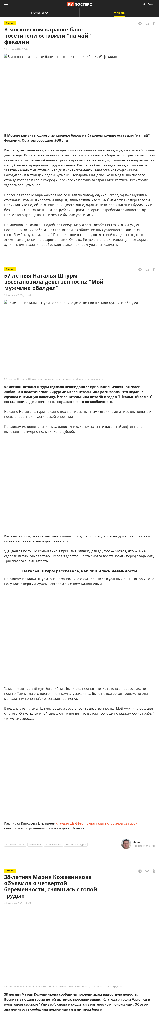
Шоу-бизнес (53, 844)
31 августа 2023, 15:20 (17, 295)
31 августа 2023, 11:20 (17, 903)
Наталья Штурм (76, 844)
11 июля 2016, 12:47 (16, 49)
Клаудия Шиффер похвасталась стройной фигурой (96, 823)
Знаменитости (15, 844)
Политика (39, 12)
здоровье (35, 844)
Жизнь (119, 12)
